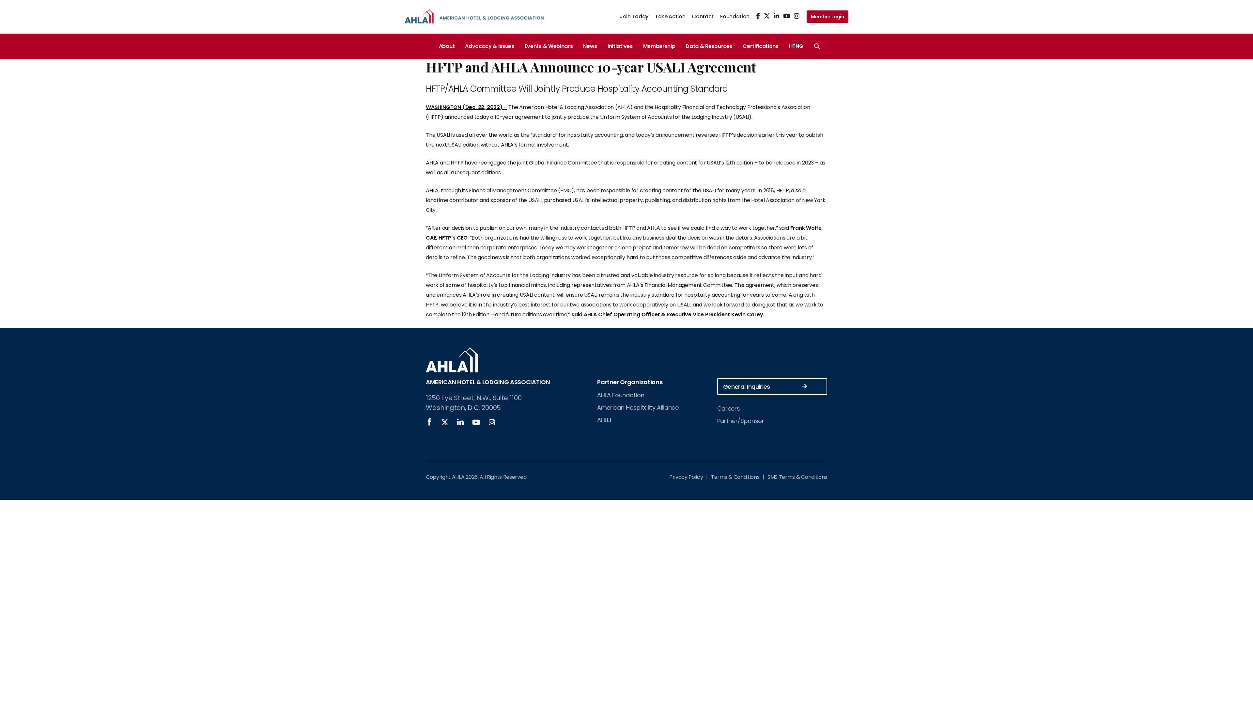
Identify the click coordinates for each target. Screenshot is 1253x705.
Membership (659, 46)
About (447, 46)
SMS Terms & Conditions (797, 477)
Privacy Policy (686, 477)
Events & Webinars (549, 46)
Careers (728, 408)
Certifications (761, 46)
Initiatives (620, 46)
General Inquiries (746, 387)
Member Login (827, 16)
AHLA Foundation (620, 395)
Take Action (670, 16)
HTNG (796, 46)
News (590, 46)
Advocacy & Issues (489, 46)
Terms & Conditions (735, 477)
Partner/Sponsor (740, 421)
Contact (703, 16)
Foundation (735, 16)
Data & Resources (709, 46)
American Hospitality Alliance (638, 407)
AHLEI (604, 420)
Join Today (634, 16)
